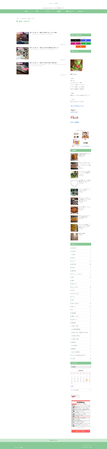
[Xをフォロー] (76, 40)
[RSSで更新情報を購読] (81, 46)
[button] (90, 390)
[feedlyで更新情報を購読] (86, 43)
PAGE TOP (54, 440)
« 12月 (71, 386)
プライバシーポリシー (86, 445)
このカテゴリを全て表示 (81, 427)
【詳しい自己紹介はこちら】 (77, 105)
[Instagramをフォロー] (86, 40)
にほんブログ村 (74, 112)
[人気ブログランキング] (74, 117)
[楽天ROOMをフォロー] (76, 43)
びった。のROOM (74, 122)
